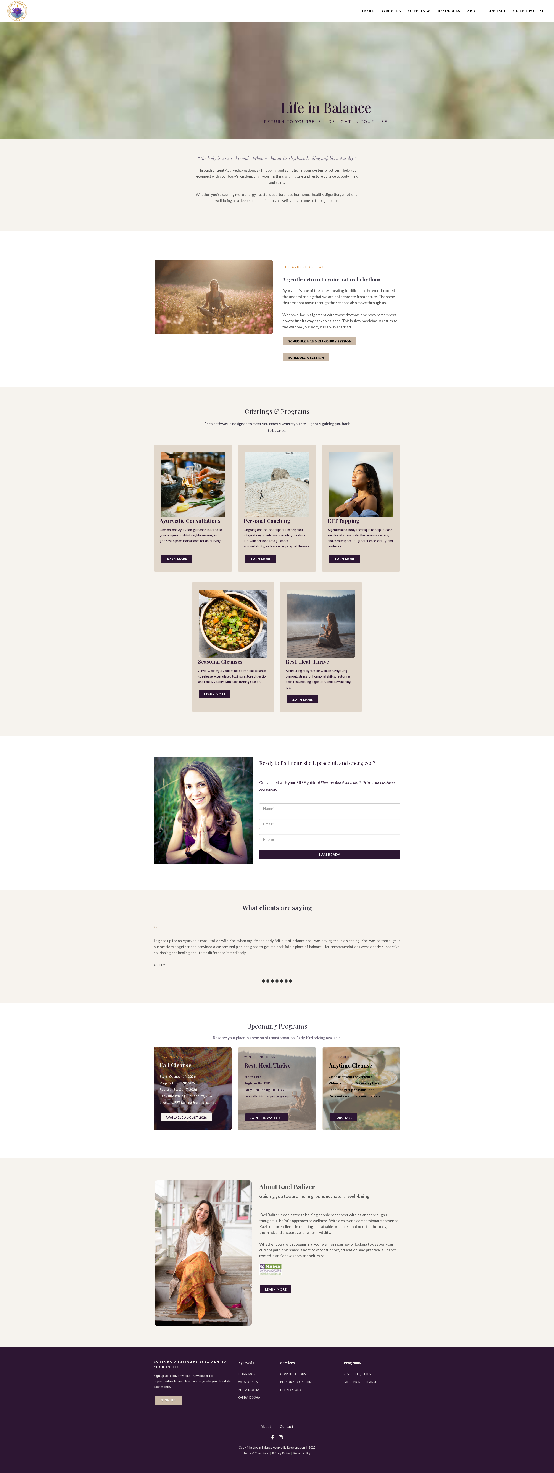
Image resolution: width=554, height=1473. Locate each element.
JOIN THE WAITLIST (266, 1118)
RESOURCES (449, 10)
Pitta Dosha (248, 1389)
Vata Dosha (248, 1382)
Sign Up (168, 1400)
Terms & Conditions (256, 1453)
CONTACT (496, 10)
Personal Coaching (297, 1382)
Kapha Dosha (249, 1397)
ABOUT (473, 10)
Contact (286, 1426)
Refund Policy (302, 1453)
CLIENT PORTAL (528, 10)
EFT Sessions (290, 1389)
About (266, 1426)
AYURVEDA (391, 10)
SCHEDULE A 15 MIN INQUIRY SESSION (320, 341)
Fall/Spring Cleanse (360, 1382)
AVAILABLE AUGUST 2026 (186, 1117)
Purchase (344, 1118)
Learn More (176, 559)
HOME (368, 10)
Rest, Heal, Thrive (358, 1374)
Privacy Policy (281, 1453)
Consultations (293, 1374)
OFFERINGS (419, 10)
